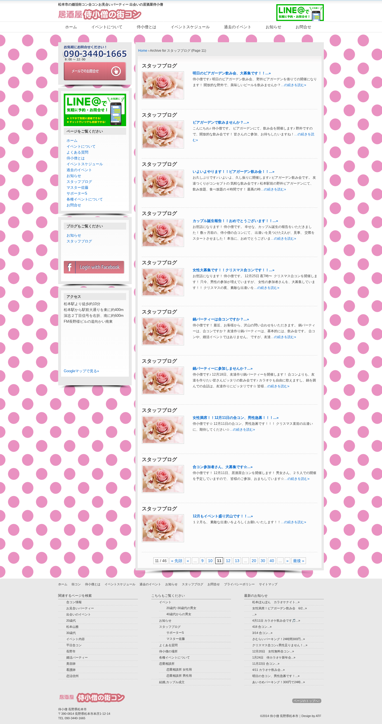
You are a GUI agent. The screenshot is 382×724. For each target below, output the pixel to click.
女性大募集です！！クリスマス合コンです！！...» (233, 270)
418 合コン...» (262, 626)
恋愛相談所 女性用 (179, 669)
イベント (165, 602)
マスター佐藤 (77, 187)
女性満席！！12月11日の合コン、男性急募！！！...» (236, 418)
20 (254, 560)
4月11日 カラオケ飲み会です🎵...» (276, 620)
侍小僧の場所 (168, 651)
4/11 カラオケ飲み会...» (268, 669)
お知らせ (273, 27)
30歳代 (71, 633)
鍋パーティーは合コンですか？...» (221, 319)
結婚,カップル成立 (172, 682)
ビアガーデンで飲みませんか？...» (221, 122)
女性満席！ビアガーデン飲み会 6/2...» (279, 608)
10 (210, 560)
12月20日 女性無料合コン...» (273, 651)
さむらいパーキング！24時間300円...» (278, 639)
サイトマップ (268, 584)
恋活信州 (72, 676)
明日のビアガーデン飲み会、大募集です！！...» (232, 73)
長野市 (71, 651)
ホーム (71, 27)
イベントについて (106, 27)
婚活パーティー (77, 657)
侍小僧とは (146, 27)
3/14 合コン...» (262, 633)
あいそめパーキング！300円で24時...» (278, 682)
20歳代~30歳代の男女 (181, 608)
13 (237, 560)
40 (272, 560)
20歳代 (71, 620)
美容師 (71, 663)
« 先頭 (176, 560)
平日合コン (74, 645)
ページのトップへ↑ (307, 700)
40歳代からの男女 (178, 614)
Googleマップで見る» (81, 371)
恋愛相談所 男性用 (179, 675)
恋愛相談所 (167, 663)
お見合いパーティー (80, 608)
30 (263, 560)
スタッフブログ (79, 182)
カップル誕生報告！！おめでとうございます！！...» (235, 221)
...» (254, 614)
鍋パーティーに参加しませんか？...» (223, 368)
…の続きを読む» (293, 85)
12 (228, 560)
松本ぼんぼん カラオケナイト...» (276, 602)
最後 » (298, 560)
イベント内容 (75, 639)
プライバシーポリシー (239, 584)
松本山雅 (72, 626)
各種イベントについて (85, 199)
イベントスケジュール (190, 27)
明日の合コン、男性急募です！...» (276, 676)
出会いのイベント (78, 614)
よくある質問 (77, 152)
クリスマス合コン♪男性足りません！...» (279, 645)
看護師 (71, 669)
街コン (76, 584)
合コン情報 (74, 602)
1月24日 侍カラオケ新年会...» (273, 657)
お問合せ (303, 27)
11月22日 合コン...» (265, 663)
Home (142, 51)
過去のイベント (237, 27)
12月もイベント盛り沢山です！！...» (223, 516)
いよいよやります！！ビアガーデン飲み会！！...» (233, 171)
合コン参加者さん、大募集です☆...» (223, 467)
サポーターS (77, 193)
